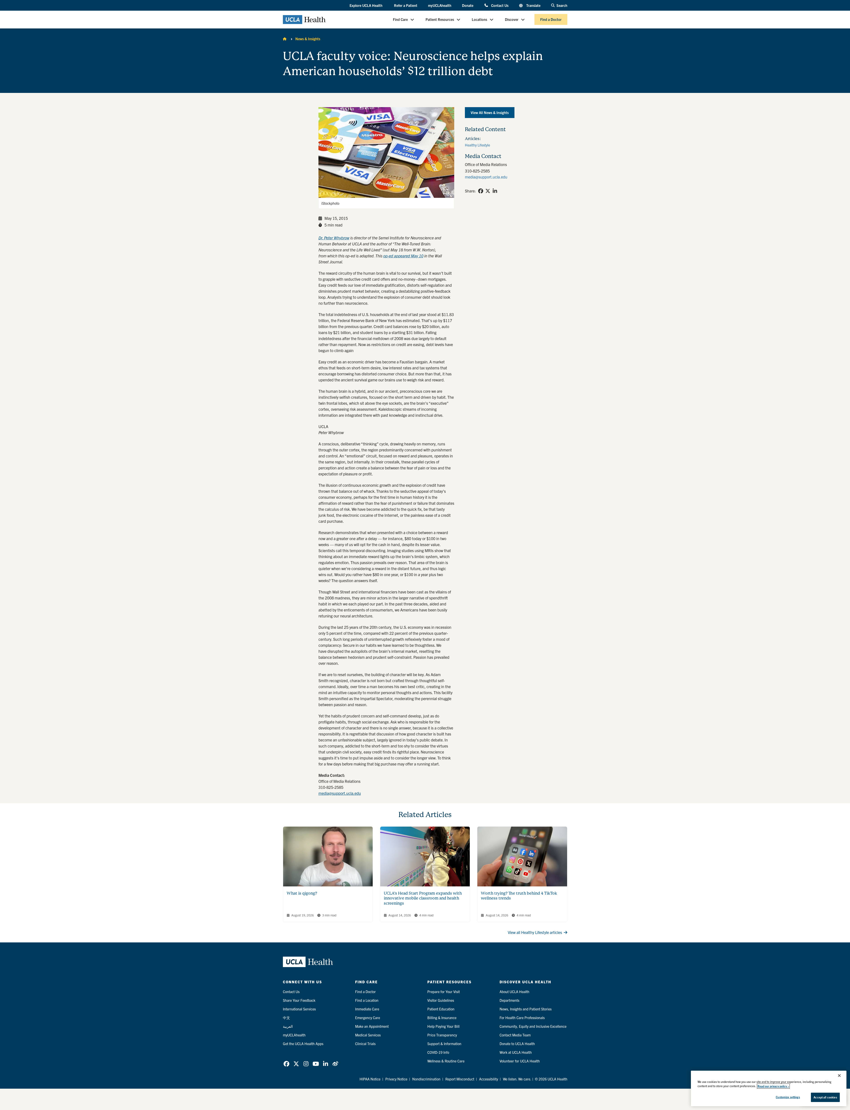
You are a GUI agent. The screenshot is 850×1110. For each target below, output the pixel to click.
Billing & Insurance (441, 1017)
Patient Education (440, 1009)
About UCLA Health (514, 991)
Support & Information (444, 1043)
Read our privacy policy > (773, 1086)
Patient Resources (440, 19)
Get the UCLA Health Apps (303, 1043)
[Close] (839, 1075)
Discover (511, 19)
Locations (479, 19)
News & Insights (307, 38)
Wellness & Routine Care (445, 1061)
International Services (299, 1009)
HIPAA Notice (370, 1079)
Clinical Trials (365, 1043)
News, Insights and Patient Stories (526, 1009)
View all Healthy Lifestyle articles (535, 932)
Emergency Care (367, 1017)
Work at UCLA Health (516, 1052)
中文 (286, 1017)
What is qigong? (302, 893)
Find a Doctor (551, 19)
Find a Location (366, 1000)
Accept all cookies (825, 1097)
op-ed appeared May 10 (403, 255)
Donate (467, 5)
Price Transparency (442, 1035)
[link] (481, 191)
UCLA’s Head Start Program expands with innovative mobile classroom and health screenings (423, 898)
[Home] (284, 38)
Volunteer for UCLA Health (520, 1061)
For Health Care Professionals (522, 1017)
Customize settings (788, 1097)
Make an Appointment (372, 1026)
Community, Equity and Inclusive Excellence (533, 1026)
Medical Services (368, 1035)
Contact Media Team (515, 1035)
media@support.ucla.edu (339, 793)
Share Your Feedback (299, 1000)
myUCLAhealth (439, 5)
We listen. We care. (517, 1079)
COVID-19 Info (438, 1052)
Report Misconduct (459, 1079)
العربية (288, 1026)
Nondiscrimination (426, 1079)
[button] (366, 5)
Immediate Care (367, 1009)
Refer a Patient (405, 5)
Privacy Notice (396, 1079)
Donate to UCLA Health (517, 1043)
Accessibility (488, 1079)
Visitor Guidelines (440, 1000)
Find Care (400, 19)
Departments (509, 1000)
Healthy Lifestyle (477, 145)
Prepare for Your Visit (443, 991)
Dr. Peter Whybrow (333, 237)
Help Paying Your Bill (443, 1026)
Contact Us (499, 5)
